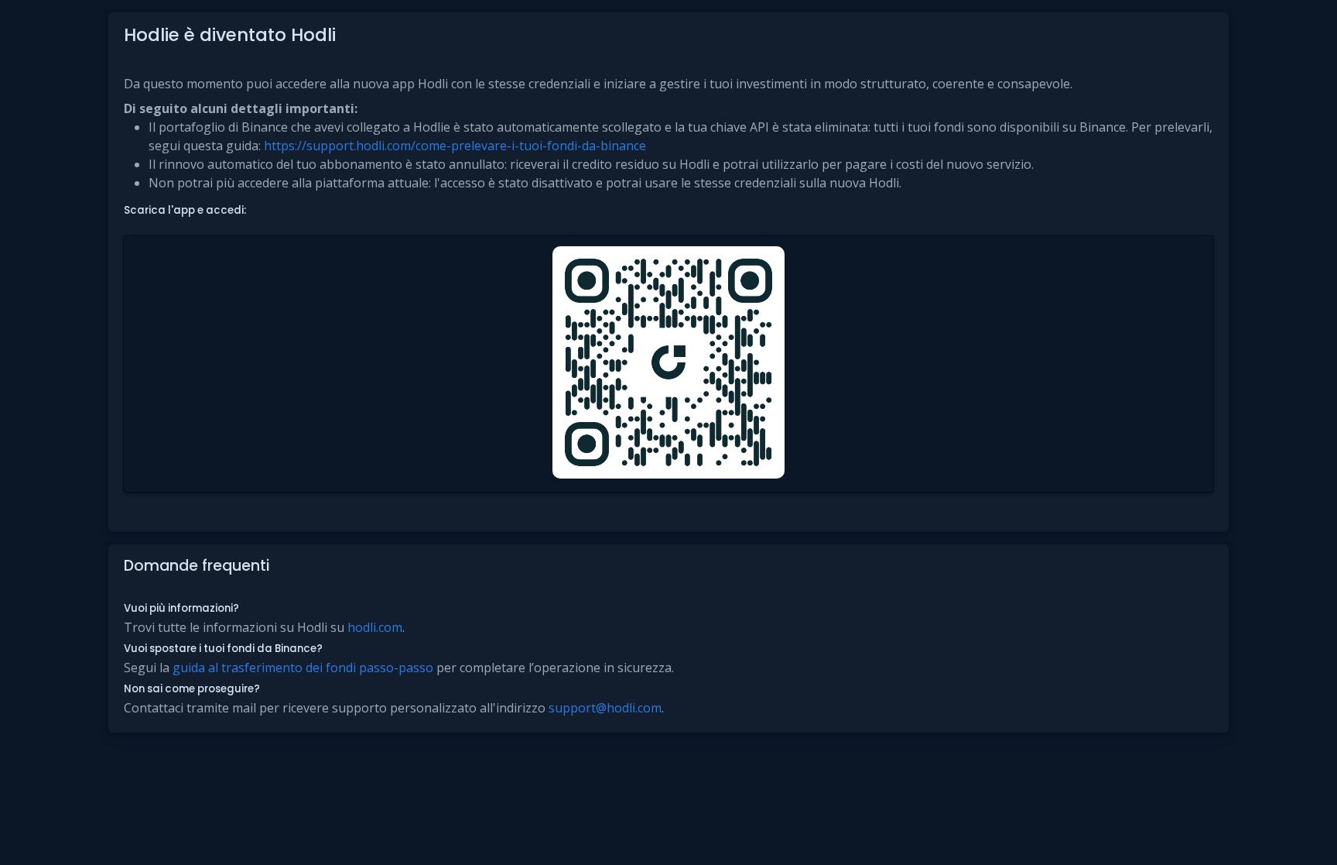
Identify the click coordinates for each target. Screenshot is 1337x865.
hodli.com (374, 627)
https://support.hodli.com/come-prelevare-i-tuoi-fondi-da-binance (455, 145)
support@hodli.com (605, 707)
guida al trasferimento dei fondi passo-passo (303, 667)
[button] (668, 363)
